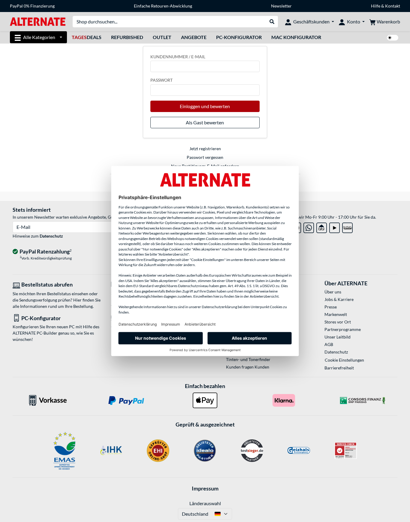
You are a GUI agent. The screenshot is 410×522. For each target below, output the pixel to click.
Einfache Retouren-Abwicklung (163, 5)
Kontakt (392, 5)
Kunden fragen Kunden (247, 366)
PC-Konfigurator (239, 37)
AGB (328, 344)
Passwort (161, 80)
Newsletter (281, 5)
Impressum (205, 488)
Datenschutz (51, 235)
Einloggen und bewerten (205, 106)
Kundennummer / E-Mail (177, 56)
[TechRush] (321, 226)
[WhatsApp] (308, 226)
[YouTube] (334, 226)
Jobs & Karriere (339, 299)
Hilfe (375, 5)
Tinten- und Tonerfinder (248, 359)
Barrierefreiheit (339, 367)
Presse (330, 306)
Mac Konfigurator (296, 37)
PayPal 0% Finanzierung (32, 5)
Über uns (332, 291)
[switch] (392, 38)
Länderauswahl (205, 503)
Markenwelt (335, 314)
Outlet (162, 37)
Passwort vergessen (205, 157)
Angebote (194, 37)
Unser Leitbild (337, 336)
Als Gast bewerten (205, 122)
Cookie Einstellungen (344, 360)
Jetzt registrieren (205, 148)
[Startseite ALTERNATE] (37, 21)
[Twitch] (347, 226)
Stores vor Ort (337, 321)
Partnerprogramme (342, 329)
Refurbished (127, 37)
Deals (86, 37)
